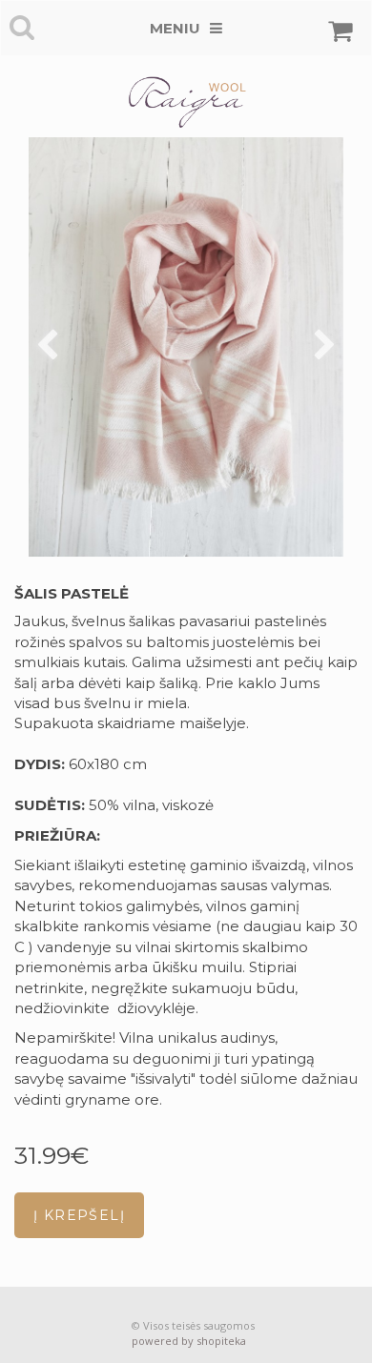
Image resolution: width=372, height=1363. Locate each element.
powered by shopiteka (189, 1340)
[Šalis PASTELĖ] (186, 347)
